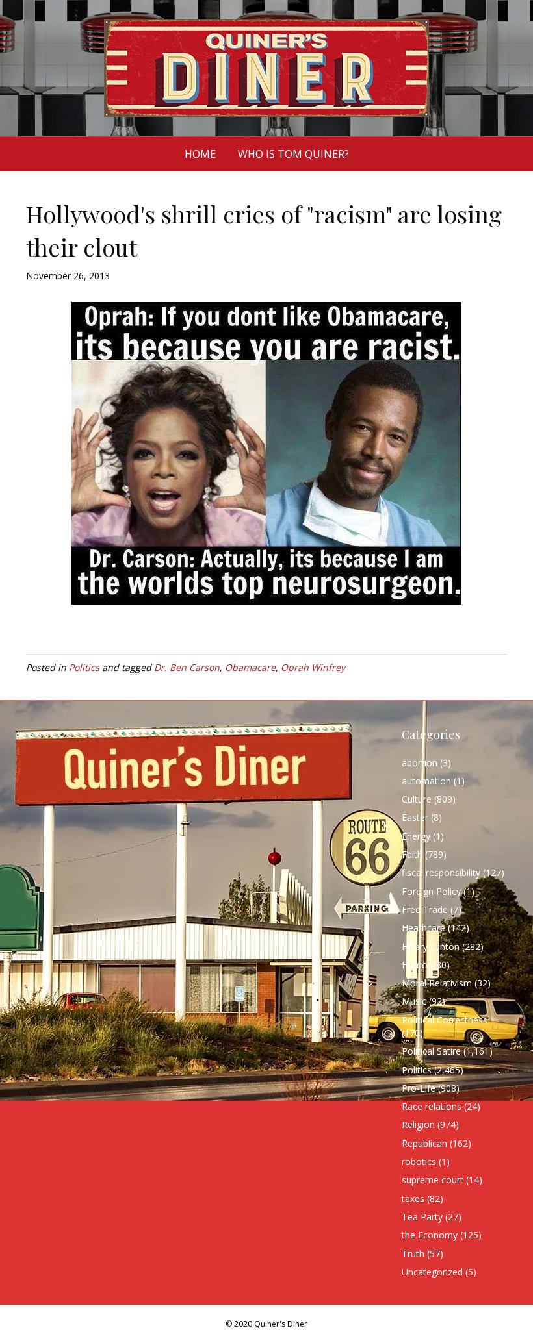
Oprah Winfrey (313, 667)
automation (426, 781)
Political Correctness (445, 1020)
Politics (84, 667)
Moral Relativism (437, 983)
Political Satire (431, 1051)
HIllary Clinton (431, 946)
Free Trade (425, 909)
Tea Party (422, 1217)
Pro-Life (419, 1088)
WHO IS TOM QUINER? (293, 154)
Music (414, 1001)
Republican (424, 1143)
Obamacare (250, 667)
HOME (200, 154)
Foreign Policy (431, 891)
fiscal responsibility (441, 872)
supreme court (432, 1180)
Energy (416, 836)
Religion (418, 1124)
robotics (419, 1161)
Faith (412, 854)
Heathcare (423, 928)
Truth (413, 1254)
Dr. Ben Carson (187, 667)
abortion (419, 763)
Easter (415, 817)
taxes (413, 1198)
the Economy (430, 1235)
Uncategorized (432, 1272)
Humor (416, 965)
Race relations (432, 1106)
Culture (417, 799)
